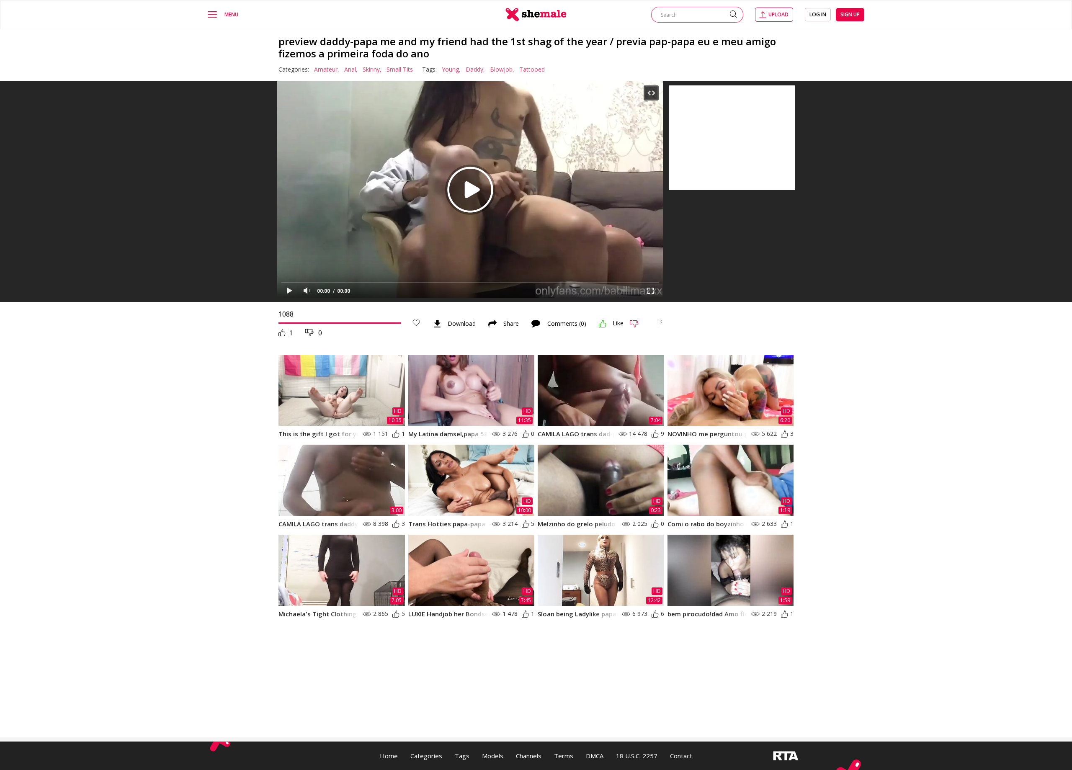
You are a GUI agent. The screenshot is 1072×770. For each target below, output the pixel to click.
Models (492, 756)
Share (511, 323)
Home (389, 756)
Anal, (351, 69)
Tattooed (532, 69)
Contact (681, 756)
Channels (528, 756)
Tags (462, 756)
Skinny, (372, 69)
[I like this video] (602, 323)
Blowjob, (502, 69)
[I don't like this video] (637, 323)
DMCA (594, 756)
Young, (451, 69)
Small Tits (400, 69)
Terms (563, 756)
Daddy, (475, 69)
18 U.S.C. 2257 (636, 756)
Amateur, (326, 69)
